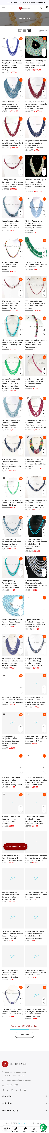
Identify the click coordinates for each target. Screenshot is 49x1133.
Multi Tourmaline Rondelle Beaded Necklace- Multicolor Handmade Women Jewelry (36, 343)
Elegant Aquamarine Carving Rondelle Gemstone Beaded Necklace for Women (10, 224)
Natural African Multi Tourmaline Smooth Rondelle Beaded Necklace (10, 265)
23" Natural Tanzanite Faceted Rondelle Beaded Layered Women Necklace (12, 699)
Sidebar (44, 31)
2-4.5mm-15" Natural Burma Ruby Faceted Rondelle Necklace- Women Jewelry (34, 382)
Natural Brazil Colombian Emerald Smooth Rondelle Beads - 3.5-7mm (12, 502)
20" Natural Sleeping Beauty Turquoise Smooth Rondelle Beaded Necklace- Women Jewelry (36, 544)
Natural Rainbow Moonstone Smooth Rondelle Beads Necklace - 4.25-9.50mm (36, 584)
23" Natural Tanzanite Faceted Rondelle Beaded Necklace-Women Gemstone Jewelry (12, 934)
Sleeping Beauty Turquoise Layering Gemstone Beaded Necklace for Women (10, 584)
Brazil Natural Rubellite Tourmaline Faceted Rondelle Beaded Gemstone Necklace (34, 934)
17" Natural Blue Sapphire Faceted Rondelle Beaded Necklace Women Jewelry (12, 1011)
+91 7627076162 (12, 2)
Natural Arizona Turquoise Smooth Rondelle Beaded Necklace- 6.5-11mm (36, 738)
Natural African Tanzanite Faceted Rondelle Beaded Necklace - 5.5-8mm (36, 858)
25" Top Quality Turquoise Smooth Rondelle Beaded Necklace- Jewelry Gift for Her (12, 343)
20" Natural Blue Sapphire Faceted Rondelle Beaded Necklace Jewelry (36, 894)
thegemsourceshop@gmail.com (33, 2)
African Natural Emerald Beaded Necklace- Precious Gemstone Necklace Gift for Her (35, 820)
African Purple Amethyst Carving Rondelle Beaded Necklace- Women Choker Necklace (36, 1012)
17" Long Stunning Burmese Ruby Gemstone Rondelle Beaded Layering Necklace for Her (12, 183)
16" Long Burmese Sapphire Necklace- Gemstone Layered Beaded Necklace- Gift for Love (11, 464)
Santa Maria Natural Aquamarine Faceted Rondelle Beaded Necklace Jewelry (10, 895)
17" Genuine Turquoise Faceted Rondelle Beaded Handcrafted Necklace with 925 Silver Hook (36, 781)
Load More (24, 1035)
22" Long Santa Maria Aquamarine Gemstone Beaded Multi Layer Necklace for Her (11, 542)
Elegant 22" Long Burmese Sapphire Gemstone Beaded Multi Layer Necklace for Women (36, 144)
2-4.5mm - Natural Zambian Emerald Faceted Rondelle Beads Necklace (36, 264)
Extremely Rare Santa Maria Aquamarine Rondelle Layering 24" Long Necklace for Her (11, 105)
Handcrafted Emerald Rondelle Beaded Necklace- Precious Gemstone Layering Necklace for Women (11, 383)
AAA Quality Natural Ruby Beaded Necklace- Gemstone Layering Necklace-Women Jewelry (36, 423)
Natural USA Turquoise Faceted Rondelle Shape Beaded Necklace (35, 972)
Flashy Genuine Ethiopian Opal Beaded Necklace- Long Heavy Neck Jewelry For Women (35, 64)
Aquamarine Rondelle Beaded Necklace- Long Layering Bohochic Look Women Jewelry (35, 623)
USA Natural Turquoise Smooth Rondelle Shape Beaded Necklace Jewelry (12, 858)
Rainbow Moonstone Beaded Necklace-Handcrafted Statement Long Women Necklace (35, 701)
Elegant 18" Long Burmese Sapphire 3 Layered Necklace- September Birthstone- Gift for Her (35, 503)
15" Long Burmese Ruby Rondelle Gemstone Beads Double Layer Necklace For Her (11, 304)
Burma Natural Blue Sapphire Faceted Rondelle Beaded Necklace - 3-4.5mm (10, 973)
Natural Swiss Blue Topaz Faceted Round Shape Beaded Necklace (12, 622)
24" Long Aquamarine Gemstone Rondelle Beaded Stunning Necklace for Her (11, 423)
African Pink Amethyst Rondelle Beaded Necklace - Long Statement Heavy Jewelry (12, 781)
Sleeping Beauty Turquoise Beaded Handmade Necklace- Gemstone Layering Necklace (11, 741)
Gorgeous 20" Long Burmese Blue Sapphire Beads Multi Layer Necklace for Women (35, 662)
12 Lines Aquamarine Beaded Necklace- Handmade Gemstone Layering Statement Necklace (34, 225)
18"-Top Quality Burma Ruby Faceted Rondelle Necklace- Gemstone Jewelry (35, 304)
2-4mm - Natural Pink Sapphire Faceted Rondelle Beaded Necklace (11, 820)
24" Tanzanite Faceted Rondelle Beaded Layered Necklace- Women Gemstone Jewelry (12, 662)
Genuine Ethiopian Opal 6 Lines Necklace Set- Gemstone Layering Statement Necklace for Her (35, 184)
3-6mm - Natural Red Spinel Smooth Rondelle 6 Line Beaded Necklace (12, 143)
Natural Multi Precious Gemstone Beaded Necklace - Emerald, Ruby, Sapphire (36, 462)
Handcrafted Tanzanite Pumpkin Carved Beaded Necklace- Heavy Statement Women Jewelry (12, 65)
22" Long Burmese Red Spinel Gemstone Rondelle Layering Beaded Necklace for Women (36, 105)
